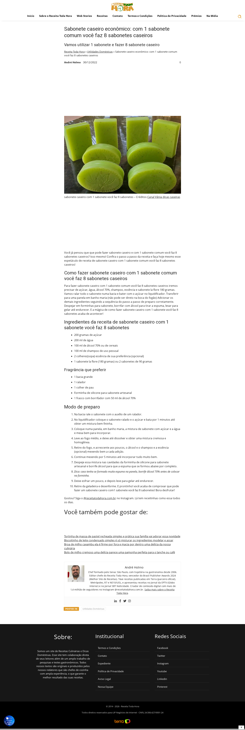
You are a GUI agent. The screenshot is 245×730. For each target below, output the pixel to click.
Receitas (102, 15)
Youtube (162, 671)
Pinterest (162, 686)
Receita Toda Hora (74, 51)
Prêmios (196, 15)
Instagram (163, 663)
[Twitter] (124, 601)
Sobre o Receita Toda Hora (55, 15)
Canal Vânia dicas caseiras (163, 197)
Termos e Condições (140, 15)
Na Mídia (212, 15)
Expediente (104, 663)
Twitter (161, 655)
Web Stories (84, 15)
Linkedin (162, 679)
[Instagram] (129, 601)
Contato (117, 15)
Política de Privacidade (171, 15)
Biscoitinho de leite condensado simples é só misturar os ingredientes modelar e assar (118, 540)
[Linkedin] (115, 601)
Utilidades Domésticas (100, 51)
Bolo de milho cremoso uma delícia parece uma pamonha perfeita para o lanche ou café (119, 552)
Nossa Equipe (105, 686)
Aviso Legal (104, 679)
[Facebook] (120, 601)
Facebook (162, 648)
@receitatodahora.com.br (100, 498)
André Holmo (72, 62)
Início (30, 15)
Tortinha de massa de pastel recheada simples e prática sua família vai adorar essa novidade (122, 536)
